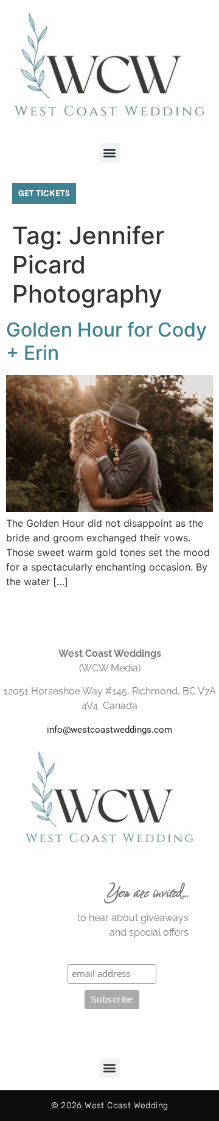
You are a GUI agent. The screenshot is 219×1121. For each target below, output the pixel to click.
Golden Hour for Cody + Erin (106, 341)
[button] (110, 153)
